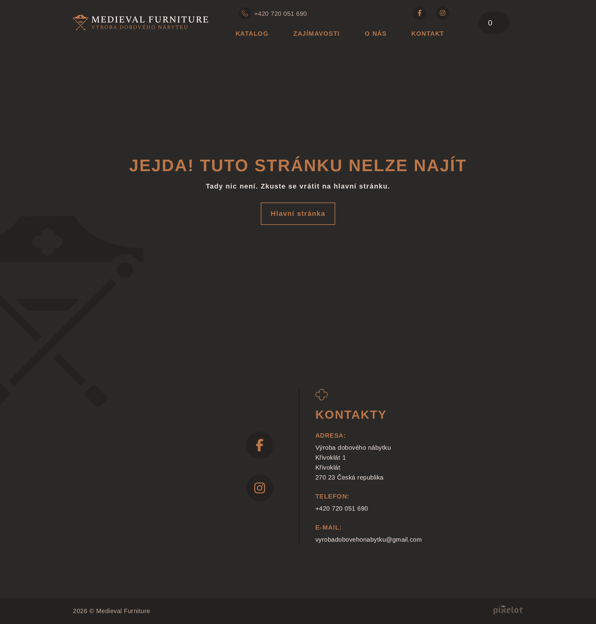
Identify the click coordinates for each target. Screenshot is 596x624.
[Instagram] (442, 13)
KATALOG (252, 33)
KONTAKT (427, 33)
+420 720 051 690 (280, 13)
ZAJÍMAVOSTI (316, 33)
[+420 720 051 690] (245, 13)
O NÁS (376, 33)
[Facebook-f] (420, 13)
